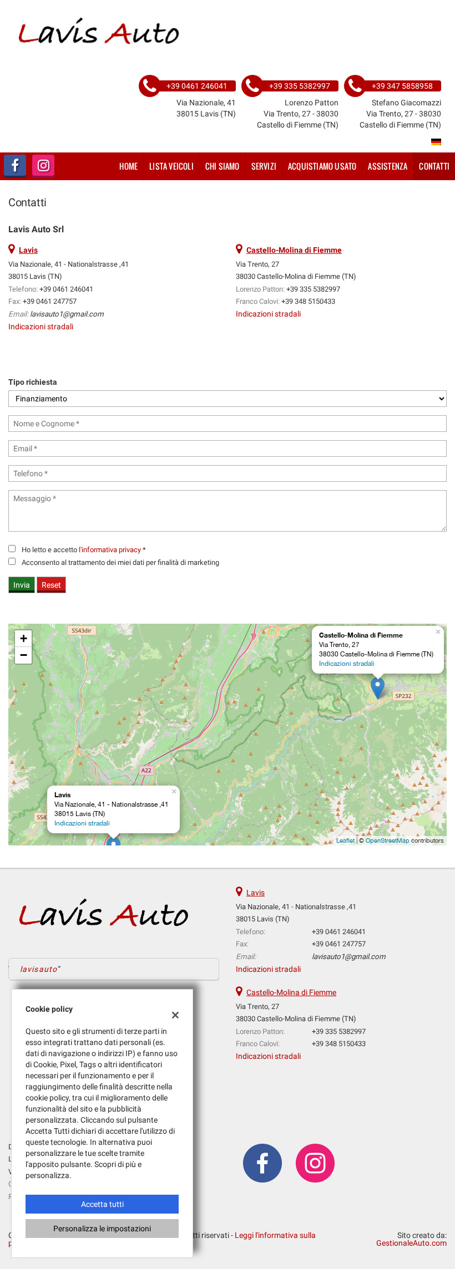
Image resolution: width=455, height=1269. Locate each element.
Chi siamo (222, 166)
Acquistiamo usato (322, 166)
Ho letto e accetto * (84, 550)
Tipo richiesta (32, 382)
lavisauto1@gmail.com (67, 314)
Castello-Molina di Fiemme (291, 992)
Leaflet (345, 840)
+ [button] (23, 638)
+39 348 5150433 (308, 301)
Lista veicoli (171, 166)
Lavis (255, 892)
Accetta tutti (102, 1204)
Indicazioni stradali (40, 326)
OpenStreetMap (388, 840)
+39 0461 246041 (66, 289)
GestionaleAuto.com (411, 1243)
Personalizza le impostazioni (102, 1228)
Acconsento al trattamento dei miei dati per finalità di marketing (120, 562)
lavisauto (38, 969)
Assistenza (387, 166)
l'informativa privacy (110, 550)
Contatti (434, 166)
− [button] (23, 655)
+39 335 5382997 (313, 289)
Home (128, 166)
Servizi (263, 166)
